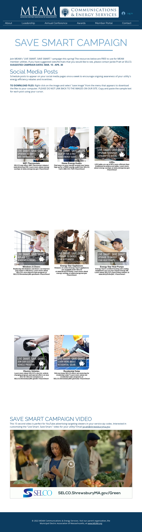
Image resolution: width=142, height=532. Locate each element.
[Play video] (71, 464)
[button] (106, 23)
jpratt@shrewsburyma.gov (96, 426)
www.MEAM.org (95, 523)
